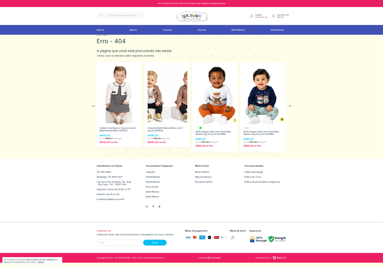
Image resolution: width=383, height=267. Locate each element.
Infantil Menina (153, 177)
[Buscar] (100, 15)
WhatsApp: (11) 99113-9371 (110, 177)
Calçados (167, 30)
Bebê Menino (277, 30)
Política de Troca (252, 177)
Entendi (41, 262)
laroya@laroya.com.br (113, 199)
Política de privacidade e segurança (262, 182)
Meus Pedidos (202, 172)
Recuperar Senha (203, 182)
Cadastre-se (261, 17)
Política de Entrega (253, 172)
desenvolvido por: (263, 258)
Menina (100, 30)
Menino (133, 30)
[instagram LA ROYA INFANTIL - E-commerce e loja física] (147, 206)
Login (258, 15)
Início (99, 35)
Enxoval (202, 30)
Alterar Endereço (203, 177)
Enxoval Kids (152, 186)
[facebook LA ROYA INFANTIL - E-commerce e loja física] (153, 206)
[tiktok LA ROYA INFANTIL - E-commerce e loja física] (159, 206)
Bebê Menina (238, 30)
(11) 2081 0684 (104, 172)
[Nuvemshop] (209, 258)
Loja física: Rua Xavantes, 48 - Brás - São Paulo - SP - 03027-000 (114, 183)
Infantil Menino (153, 182)
